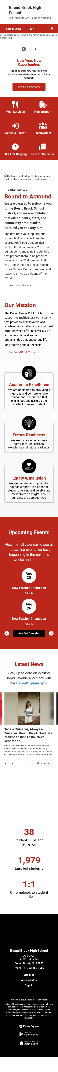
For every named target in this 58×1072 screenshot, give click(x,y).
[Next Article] (12, 763)
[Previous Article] (6, 763)
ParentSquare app (31, 682)
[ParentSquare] (29, 1026)
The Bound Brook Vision (22, 352)
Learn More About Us (20, 285)
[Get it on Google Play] (29, 1034)
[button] (14, 28)
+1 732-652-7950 (33, 967)
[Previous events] (6, 633)
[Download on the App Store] (29, 1043)
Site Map (29, 974)
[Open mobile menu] (52, 28)
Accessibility (29, 980)
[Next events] (51, 633)
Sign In (29, 985)
